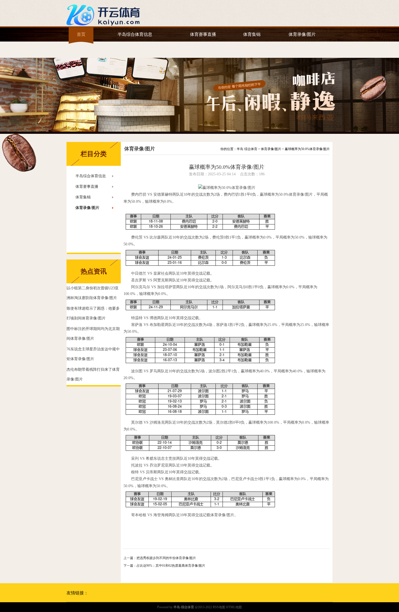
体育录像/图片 (302, 34)
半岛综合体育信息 (135, 34)
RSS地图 (219, 607)
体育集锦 (252, 34)
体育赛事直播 (203, 34)
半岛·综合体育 (247, 149)
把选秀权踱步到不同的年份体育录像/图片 (166, 558)
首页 (81, 34)
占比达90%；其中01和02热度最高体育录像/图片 (171, 565)
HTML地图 (234, 607)
